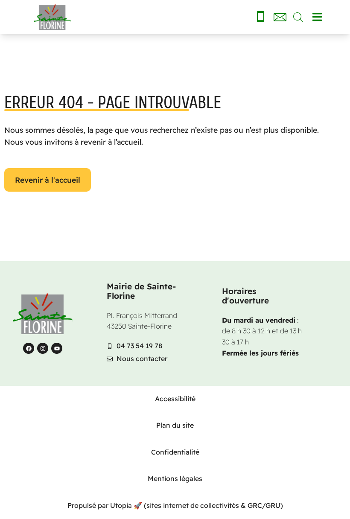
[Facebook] (28, 348)
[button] (316, 17)
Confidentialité (175, 452)
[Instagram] (42, 348)
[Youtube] (56, 348)
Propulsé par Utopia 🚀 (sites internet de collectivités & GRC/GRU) (175, 505)
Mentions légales (175, 478)
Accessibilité (175, 398)
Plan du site (175, 425)
